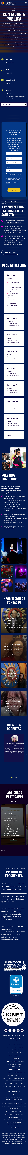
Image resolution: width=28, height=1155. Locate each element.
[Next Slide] (5, 850)
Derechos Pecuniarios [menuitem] (14, 1081)
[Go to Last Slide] (2, 850)
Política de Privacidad (16, 173)
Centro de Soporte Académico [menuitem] (14, 1078)
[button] (11, 777)
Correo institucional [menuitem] (14, 1111)
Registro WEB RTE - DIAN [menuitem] (14, 1097)
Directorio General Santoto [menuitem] (14, 1083)
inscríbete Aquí (10, 252)
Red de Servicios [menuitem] (14, 1091)
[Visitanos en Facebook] (14, 1030)
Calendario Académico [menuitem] (14, 1075)
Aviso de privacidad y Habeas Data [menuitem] (14, 1103)
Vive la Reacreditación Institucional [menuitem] (14, 1126)
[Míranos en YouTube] (5, 1030)
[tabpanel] (14, 357)
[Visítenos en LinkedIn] (22, 1030)
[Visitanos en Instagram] (18, 1030)
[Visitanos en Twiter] (9, 1030)
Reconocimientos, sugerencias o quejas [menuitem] (14, 1087)
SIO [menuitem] (14, 1094)
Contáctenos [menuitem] (14, 1109)
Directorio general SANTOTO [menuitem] (14, 1114)
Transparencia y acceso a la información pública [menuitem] (14, 1121)
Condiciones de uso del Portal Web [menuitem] (14, 1106)
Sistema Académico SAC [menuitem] (14, 1100)
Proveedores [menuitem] (14, 1117)
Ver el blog (14, 801)
